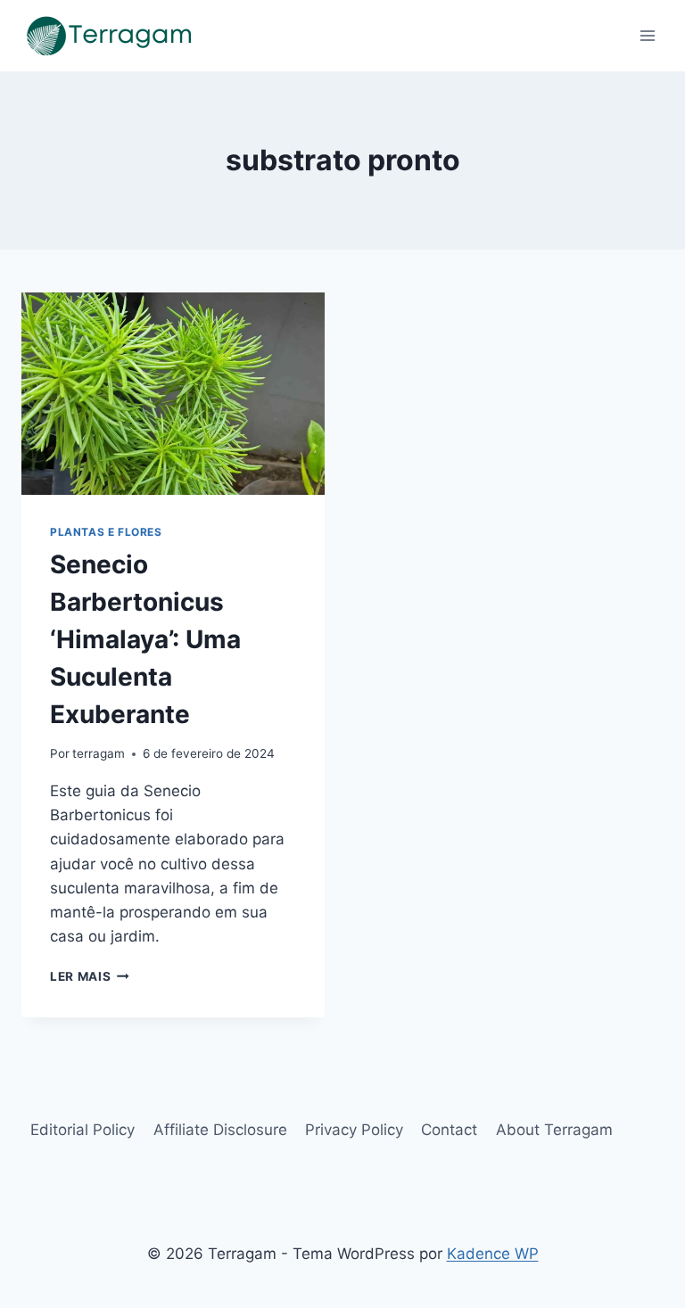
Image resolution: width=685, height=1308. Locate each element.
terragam (98, 753)
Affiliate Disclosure (220, 1130)
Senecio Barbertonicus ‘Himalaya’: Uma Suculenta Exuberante (145, 639)
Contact (449, 1130)
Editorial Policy (82, 1130)
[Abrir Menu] (647, 35)
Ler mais (89, 976)
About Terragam (554, 1130)
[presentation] (173, 393)
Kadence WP (493, 1254)
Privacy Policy (354, 1130)
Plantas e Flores (106, 532)
